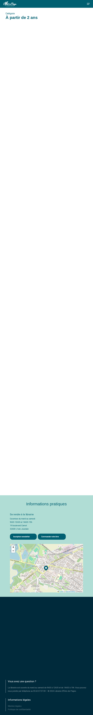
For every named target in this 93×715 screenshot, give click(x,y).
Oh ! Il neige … (18, 309)
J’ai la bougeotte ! (21, 232)
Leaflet (61, 591)
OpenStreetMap (70, 591)
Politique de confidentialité (19, 709)
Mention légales (15, 706)
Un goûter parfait (21, 155)
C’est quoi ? (17, 386)
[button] (88, 4)
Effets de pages (15, 113)
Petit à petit (17, 463)
